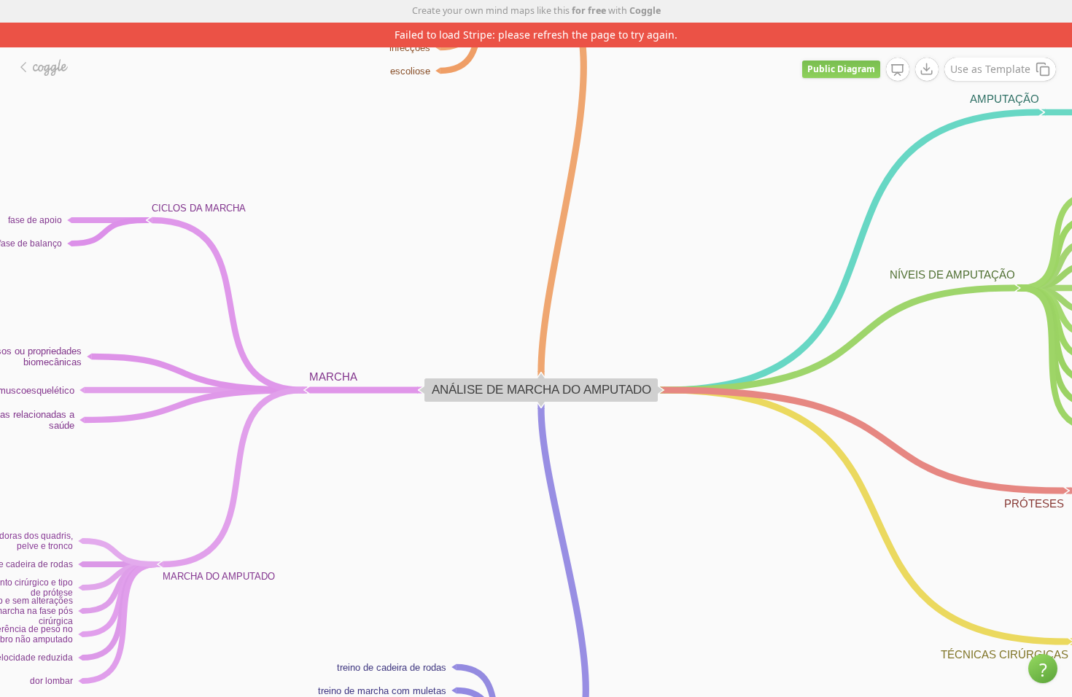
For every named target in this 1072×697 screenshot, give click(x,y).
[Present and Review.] (897, 70)
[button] (1042, 668)
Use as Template (990, 69)
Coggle (645, 10)
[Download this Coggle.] (927, 69)
